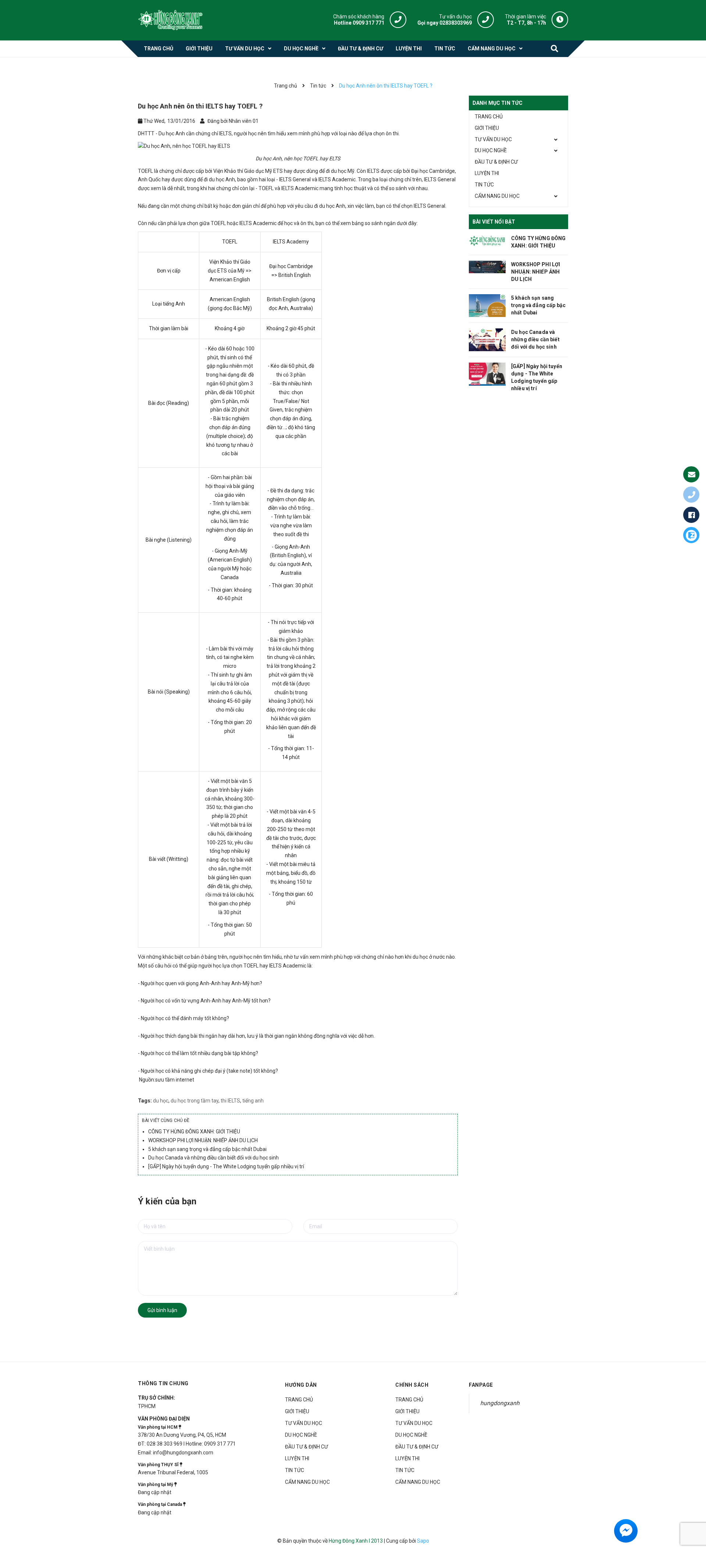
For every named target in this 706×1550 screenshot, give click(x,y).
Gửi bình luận (162, 1310)
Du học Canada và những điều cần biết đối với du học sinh (213, 1158)
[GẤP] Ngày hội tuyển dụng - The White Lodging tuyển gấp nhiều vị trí (226, 1166)
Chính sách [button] (411, 1385)
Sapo (423, 1541)
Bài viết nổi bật (494, 222)
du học (160, 1101)
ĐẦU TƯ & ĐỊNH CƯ (496, 162)
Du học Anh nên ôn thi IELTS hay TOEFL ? (200, 106)
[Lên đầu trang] (694, 1510)
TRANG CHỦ (489, 117)
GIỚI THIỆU (487, 128)
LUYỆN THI (487, 173)
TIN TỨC (484, 185)
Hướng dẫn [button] (301, 1385)
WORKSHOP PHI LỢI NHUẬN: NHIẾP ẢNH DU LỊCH (203, 1140)
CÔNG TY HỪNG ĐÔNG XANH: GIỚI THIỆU (194, 1131)
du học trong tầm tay (194, 1101)
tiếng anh (253, 1101)
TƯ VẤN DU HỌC (493, 139)
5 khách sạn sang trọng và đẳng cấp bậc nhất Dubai (207, 1149)
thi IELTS (230, 1101)
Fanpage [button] (481, 1385)
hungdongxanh (500, 1403)
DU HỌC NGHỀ (491, 150)
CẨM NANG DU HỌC (497, 196)
